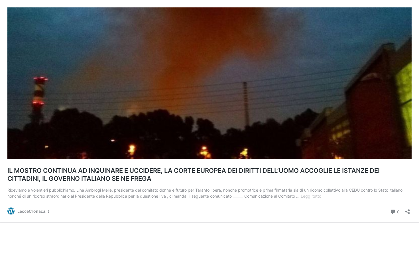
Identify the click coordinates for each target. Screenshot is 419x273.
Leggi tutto (311, 196)
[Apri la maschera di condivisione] (408, 209)
